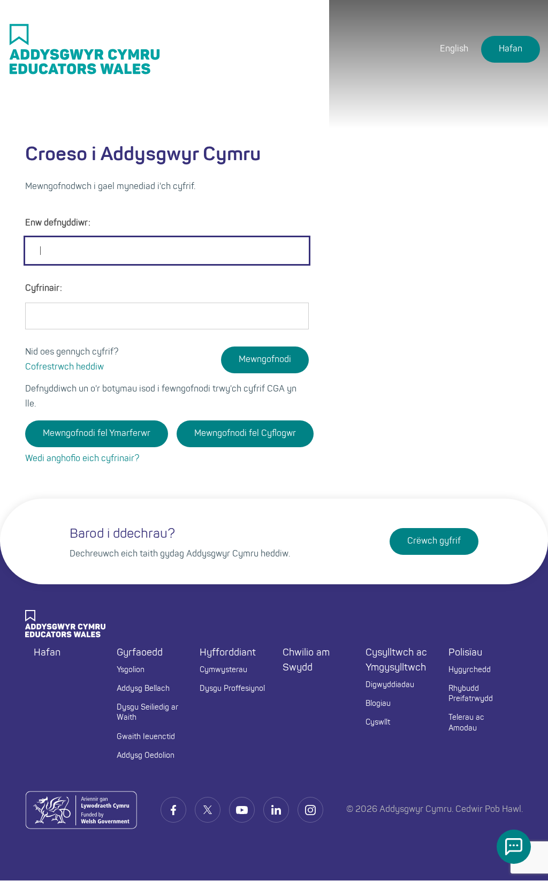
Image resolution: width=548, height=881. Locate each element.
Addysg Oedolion (145, 756)
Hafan (510, 49)
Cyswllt (378, 723)
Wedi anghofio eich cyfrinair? (82, 459)
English (454, 49)
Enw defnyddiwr (56, 223)
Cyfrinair (42, 288)
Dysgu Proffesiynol (232, 689)
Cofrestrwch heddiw (64, 367)
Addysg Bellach (143, 689)
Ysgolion (130, 670)
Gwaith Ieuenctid (146, 737)
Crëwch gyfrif (434, 541)
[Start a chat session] (514, 847)
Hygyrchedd (469, 670)
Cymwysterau (223, 670)
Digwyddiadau (390, 685)
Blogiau (378, 704)
